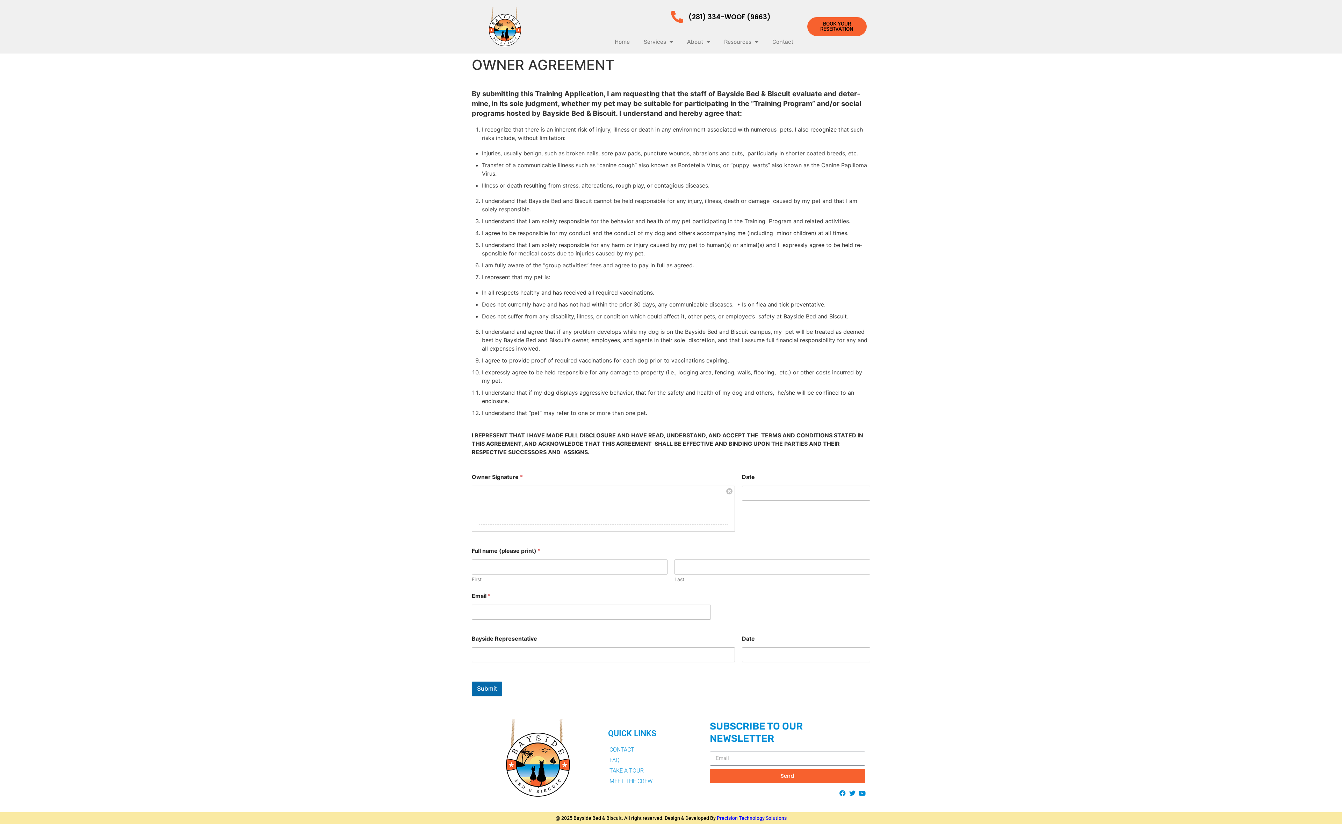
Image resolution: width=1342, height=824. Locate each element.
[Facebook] (842, 793)
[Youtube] (862, 793)
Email (481, 596)
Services (655, 41)
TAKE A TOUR (626, 770)
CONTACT (621, 749)
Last (679, 579)
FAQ (614, 760)
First (477, 579)
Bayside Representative (504, 638)
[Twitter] (852, 793)
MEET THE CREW (630, 781)
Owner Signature (497, 477)
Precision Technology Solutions (752, 818)
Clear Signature (729, 491)
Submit (487, 688)
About (695, 41)
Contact (782, 41)
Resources (737, 41)
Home (622, 41)
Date (748, 477)
